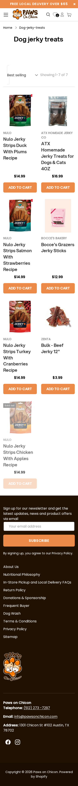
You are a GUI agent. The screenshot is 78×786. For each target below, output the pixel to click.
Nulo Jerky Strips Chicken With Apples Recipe (18, 455)
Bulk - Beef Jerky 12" (52, 348)
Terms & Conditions (20, 621)
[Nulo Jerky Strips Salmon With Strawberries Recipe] (20, 216)
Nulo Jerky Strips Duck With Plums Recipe (15, 148)
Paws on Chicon (45, 772)
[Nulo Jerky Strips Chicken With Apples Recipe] (20, 417)
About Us (11, 566)
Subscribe (39, 540)
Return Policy (14, 590)
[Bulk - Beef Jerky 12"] (58, 316)
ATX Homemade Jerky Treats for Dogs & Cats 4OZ (57, 156)
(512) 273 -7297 (37, 707)
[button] (69, 14)
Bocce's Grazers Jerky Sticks (57, 247)
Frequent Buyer (16, 605)
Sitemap (10, 636)
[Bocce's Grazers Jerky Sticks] (58, 216)
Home (7, 28)
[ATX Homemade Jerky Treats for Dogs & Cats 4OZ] (58, 110)
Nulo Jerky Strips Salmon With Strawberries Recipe (17, 257)
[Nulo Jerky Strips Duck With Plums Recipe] (20, 110)
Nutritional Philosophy (21, 574)
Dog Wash (12, 613)
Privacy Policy (15, 629)
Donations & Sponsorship (24, 597)
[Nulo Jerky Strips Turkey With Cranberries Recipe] (20, 316)
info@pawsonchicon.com (35, 716)
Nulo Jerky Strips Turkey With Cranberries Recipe (17, 357)
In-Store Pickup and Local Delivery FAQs (37, 582)
